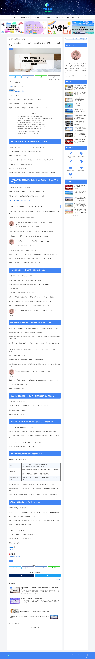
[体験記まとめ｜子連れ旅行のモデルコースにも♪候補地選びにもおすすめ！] (35, 27)
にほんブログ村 (19, 91)
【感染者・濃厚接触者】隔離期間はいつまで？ (29, 131)
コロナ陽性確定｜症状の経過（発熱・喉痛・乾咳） (30, 122)
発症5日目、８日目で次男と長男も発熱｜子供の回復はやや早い (33, 128)
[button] (85, 76)
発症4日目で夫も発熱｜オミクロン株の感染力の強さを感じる (32, 126)
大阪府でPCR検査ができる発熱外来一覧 (19, 200)
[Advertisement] (30, 638)
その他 (11, 561)
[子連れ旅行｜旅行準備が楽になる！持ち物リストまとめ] (12, 27)
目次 (33, 113)
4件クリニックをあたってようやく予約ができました (31, 120)
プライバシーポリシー (82, 654)
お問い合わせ (73, 654)
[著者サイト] (21, 575)
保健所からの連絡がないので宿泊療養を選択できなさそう (31, 124)
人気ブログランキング (14, 556)
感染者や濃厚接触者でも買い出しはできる (28, 133)
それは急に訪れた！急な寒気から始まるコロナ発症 (30, 116)
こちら (10, 86)
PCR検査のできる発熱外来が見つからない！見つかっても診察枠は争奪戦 (35, 118)
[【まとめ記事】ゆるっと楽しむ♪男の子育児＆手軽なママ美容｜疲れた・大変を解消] (59, 27)
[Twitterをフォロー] (48, 575)
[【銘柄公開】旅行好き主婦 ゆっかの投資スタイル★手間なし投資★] (82, 27)
